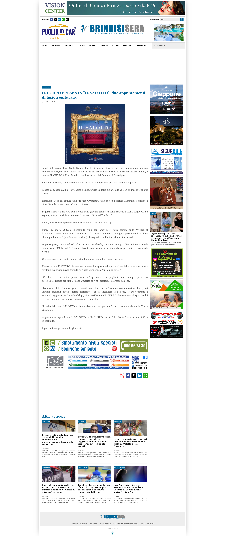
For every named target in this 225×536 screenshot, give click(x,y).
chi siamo (75, 524)
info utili (127, 45)
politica (69, 45)
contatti (150, 524)
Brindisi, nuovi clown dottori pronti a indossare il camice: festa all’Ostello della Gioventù (130, 443)
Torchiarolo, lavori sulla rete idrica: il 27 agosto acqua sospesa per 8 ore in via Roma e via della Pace (94, 489)
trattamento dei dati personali (127, 524)
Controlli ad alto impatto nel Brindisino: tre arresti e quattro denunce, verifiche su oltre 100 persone (58, 489)
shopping (141, 45)
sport (92, 45)
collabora (94, 524)
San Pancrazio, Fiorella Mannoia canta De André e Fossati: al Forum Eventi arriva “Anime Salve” (128, 489)
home (44, 45)
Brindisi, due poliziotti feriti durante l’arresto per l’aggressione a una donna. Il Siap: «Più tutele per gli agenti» (94, 442)
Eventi (115, 45)
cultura (104, 45)
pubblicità (84, 524)
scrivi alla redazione (107, 524)
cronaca (56, 45)
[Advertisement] (112, 66)
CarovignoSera (47, 87)
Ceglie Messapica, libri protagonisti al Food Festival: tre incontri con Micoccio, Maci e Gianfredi (166, 237)
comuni (81, 45)
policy (143, 524)
